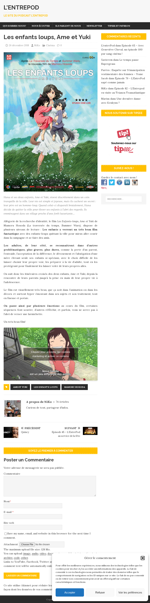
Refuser (100, 592)
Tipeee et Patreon (119, 25)
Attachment (11, 544)
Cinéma (50, 45)
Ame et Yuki (20, 387)
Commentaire (12, 473)
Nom (7, 501)
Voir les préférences (130, 592)
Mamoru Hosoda (74, 387)
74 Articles (62, 401)
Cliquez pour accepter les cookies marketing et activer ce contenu (50, 354)
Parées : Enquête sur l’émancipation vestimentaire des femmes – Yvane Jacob (123, 74)
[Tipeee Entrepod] (123, 159)
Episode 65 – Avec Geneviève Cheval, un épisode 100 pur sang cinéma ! (122, 49)
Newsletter (94, 25)
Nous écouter (41, 25)
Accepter (69, 592)
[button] (143, 558)
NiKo (37, 45)
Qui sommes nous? (14, 25)
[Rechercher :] (123, 199)
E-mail (8, 512)
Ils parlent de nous (68, 25)
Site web (9, 522)
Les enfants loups (46, 387)
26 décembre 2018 (19, 45)
